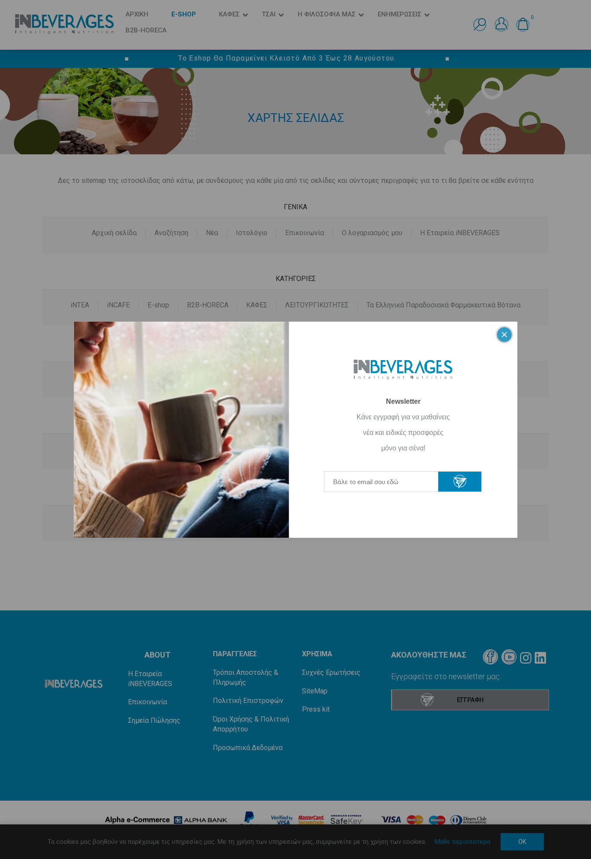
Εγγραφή (460, 482)
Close (504, 334)
